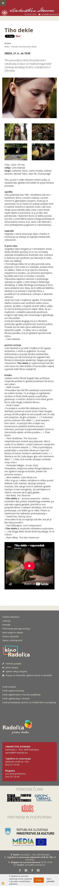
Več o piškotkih (50, 880)
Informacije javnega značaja (16, 628)
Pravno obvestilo (10, 636)
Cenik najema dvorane (13, 690)
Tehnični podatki (13, 663)
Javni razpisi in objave (12, 632)
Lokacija (6, 620)
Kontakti (6, 624)
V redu (39, 880)
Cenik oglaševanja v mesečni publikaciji (21, 694)
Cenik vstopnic (9, 686)
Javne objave (11, 667)
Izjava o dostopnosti (12, 640)
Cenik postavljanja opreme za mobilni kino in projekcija (29, 702)
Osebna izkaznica (10, 616)
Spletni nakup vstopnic (15, 671)
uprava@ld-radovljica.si (35, 865)
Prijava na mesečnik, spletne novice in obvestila (28, 675)
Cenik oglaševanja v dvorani (15, 698)
